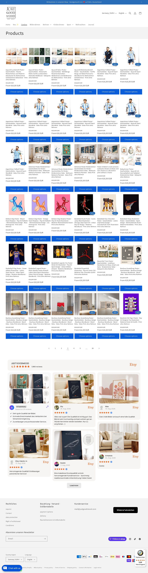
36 (93, 348)
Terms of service (60, 567)
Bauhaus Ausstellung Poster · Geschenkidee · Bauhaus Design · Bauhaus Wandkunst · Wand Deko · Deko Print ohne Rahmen (131, 271)
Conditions (10, 525)
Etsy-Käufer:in (21, 461)
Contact (9, 513)
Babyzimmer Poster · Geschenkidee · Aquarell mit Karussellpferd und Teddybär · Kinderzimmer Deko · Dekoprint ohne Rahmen (130, 173)
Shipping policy (72, 567)
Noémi (62, 463)
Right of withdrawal (13, 521)
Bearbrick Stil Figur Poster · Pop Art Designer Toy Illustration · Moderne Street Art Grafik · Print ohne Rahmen (131, 321)
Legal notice (97, 567)
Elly (61, 406)
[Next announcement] (141, 2)
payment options (46, 512)
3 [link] (67, 348)
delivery (43, 516)
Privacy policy (48, 567)
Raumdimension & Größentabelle (52, 520)
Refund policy (38, 567)
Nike (107, 406)
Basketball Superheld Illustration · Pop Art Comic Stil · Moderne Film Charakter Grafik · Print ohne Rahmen (85, 271)
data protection (12, 517)
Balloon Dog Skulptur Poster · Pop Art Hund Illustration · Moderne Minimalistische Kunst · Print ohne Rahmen (62, 222)
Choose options (16, 92)
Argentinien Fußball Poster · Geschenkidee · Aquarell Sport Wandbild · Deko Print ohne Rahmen (107, 73)
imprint (8, 509)
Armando (108, 456)
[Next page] (99, 348)
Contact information (85, 567)
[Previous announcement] (6, 2)
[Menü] (144, 550)
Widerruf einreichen (125, 510)
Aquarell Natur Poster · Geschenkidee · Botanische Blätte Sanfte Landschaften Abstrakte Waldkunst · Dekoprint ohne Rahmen (40, 74)
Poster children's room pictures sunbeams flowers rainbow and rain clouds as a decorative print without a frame (108, 170)
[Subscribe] (44, 538)
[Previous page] (49, 348)
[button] (47, 24)
